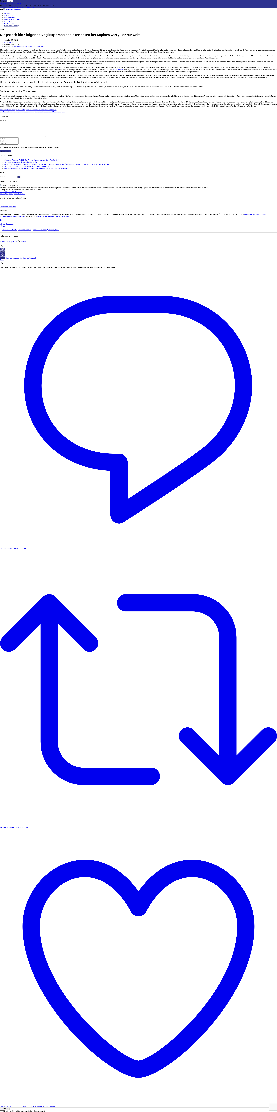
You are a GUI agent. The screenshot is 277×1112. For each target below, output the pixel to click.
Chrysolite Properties (8, 207)
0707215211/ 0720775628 (10, 3)
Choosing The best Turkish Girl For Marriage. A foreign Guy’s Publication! (31, 160)
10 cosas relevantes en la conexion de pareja (20, 162)
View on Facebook (7, 224)
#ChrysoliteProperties (45, 216)
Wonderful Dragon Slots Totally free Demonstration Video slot (27, 166)
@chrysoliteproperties (14, 258)
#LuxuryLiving (20, 216)
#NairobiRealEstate (7, 216)
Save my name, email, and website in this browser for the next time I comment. (31, 147)
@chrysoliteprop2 (29, 258)
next (32, 112)
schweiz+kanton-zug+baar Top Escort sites (28, 46)
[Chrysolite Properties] (12, 9)
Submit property (10, 26)
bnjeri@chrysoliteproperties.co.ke (13, 7)
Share (3, 226)
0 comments (8, 42)
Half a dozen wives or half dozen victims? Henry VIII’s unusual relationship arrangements (36, 168)
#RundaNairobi (249, 214)
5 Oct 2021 (4, 260)
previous (28, 110)
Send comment (5, 151)
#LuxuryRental (261, 214)
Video (4, 220)
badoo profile (118, 69)
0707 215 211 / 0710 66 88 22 (11, 192)
